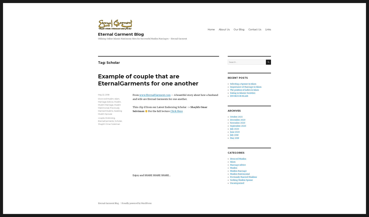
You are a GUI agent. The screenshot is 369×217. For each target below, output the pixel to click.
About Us (224, 29)
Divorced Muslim (106, 99)
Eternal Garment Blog (121, 34)
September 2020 (238, 126)
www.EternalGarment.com (155, 95)
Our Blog (239, 29)
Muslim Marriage (105, 105)
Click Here (176, 111)
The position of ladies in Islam (244, 90)
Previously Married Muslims (243, 177)
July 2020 (234, 129)
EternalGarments (106, 121)
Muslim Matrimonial (240, 174)
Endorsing (110, 118)
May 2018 (234, 138)
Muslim (117, 102)
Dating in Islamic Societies (242, 93)
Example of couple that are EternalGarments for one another (148, 80)
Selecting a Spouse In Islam (243, 84)
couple (101, 118)
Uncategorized (237, 183)
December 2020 (237, 120)
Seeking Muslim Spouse (241, 180)
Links (268, 29)
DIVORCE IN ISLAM (239, 96)
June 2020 (235, 132)
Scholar (118, 121)
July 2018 (234, 135)
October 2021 (236, 117)
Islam (117, 99)
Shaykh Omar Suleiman (109, 124)
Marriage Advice (105, 102)
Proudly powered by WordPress (136, 203)
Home (211, 29)
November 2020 (237, 123)
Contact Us (254, 29)
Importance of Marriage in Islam (245, 87)
